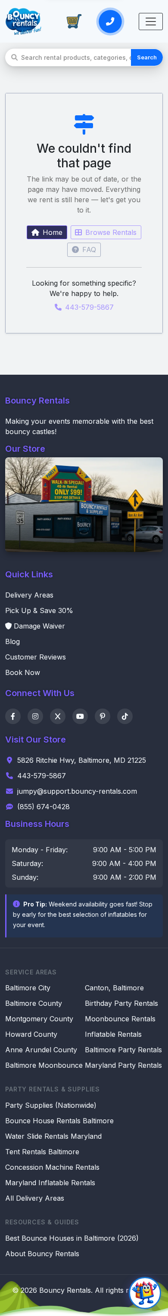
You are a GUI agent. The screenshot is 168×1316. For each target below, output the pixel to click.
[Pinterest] (102, 716)
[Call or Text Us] (110, 21)
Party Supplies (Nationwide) (50, 1105)
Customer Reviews (35, 657)
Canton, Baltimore (114, 987)
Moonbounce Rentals (120, 1018)
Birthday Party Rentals (121, 1003)
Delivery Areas (29, 595)
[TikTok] (125, 716)
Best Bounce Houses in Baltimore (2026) (72, 1238)
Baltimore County (33, 1003)
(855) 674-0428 (43, 806)
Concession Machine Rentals (52, 1167)
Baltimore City (27, 987)
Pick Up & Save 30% (39, 610)
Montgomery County (39, 1018)
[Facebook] (13, 716)
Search (147, 57)
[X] (57, 716)
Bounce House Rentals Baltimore (59, 1120)
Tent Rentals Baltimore (42, 1151)
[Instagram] (35, 716)
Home (52, 232)
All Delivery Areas (34, 1198)
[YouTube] (80, 716)
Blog (12, 641)
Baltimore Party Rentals (123, 1049)
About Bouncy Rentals (42, 1253)
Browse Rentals (111, 232)
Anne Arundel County (41, 1049)
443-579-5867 (89, 307)
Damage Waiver (39, 626)
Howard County (31, 1034)
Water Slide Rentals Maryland (53, 1136)
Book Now (22, 672)
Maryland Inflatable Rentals (50, 1182)
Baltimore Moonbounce (44, 1065)
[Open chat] (145, 1293)
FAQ (89, 249)
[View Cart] (74, 21)
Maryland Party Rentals (123, 1065)
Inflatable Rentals (113, 1034)
